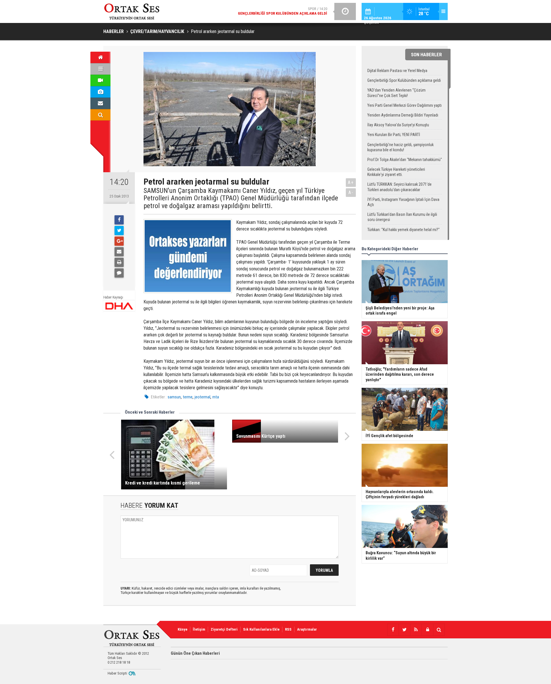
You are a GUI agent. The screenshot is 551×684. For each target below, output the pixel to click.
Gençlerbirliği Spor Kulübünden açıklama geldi (404, 80)
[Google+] (119, 241)
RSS (288, 629)
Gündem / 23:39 (270, 11)
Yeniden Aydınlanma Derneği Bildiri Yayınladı (402, 115)
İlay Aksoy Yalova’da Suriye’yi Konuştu (398, 125)
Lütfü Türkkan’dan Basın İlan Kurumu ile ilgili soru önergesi (402, 217)
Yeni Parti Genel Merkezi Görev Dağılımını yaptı (404, 105)
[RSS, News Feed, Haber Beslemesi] (416, 630)
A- (351, 192)
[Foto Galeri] (100, 92)
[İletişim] (100, 103)
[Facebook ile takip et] (393, 630)
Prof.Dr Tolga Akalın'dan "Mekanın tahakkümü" (404, 159)
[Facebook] (119, 219)
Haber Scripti (117, 673)
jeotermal (202, 397)
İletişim (199, 629)
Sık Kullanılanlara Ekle (261, 629)
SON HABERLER (426, 54)
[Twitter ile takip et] (404, 630)
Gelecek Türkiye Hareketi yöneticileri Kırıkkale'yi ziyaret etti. (396, 172)
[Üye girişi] (427, 630)
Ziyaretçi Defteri (224, 629)
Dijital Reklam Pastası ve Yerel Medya (397, 70)
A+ (351, 182)
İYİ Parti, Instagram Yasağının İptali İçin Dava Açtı (403, 202)
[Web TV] (100, 80)
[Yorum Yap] (119, 273)
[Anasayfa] (100, 57)
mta (215, 397)
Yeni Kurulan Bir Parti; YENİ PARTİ (393, 134)
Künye (182, 629)
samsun (174, 397)
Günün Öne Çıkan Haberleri (195, 653)
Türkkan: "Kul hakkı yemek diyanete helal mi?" (403, 229)
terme (188, 397)
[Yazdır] (119, 262)
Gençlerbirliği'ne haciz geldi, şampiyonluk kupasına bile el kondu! (400, 147)
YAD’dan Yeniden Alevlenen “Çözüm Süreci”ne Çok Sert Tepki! (396, 93)
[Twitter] (119, 230)
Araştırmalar (307, 629)
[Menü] (100, 69)
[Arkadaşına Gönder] (119, 251)
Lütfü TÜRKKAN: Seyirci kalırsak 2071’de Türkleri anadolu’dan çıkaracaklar (399, 187)
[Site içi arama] (100, 115)
